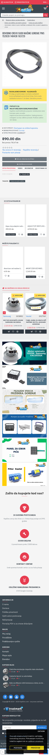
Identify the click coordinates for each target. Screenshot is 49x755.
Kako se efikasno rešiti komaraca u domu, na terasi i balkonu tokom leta (27, 683)
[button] (4, 312)
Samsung (7, 316)
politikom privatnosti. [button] (35, 741)
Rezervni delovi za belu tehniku (15, 20)
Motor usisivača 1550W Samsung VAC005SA (13, 321)
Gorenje (21, 130)
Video (20, 168)
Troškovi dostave (25, 164)
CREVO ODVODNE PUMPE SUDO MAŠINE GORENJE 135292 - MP (15, 226)
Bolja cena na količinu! (25, 159)
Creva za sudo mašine (36, 23)
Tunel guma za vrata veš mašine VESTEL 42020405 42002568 (36, 322)
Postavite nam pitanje (11, 152)
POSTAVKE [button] (18, 748)
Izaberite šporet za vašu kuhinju (20, 676)
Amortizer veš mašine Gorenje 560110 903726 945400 (13, 268)
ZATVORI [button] (41, 731)
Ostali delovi (31, 20)
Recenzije (29, 168)
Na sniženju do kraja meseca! (17, 288)
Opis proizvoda (8, 168)
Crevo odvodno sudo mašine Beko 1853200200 (37, 226)
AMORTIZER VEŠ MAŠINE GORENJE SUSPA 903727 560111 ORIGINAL (35, 268)
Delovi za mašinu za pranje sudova (15, 23)
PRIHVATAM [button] (35, 748)
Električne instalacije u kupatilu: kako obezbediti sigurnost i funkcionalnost (27, 669)
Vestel (28, 316)
